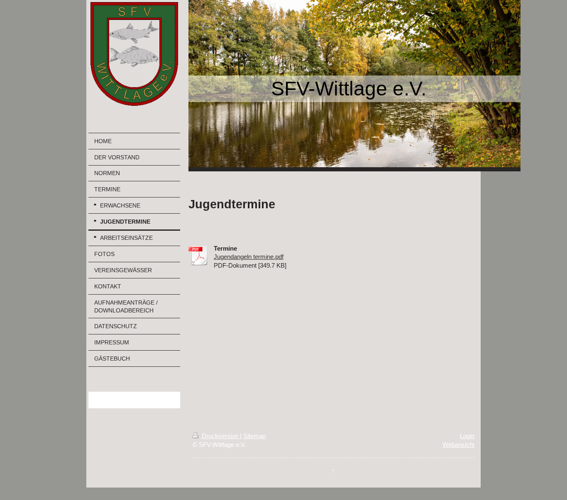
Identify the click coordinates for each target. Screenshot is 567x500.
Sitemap (254, 435)
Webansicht (458, 444)
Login (467, 435)
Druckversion (220, 435)
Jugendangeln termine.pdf (249, 256)
